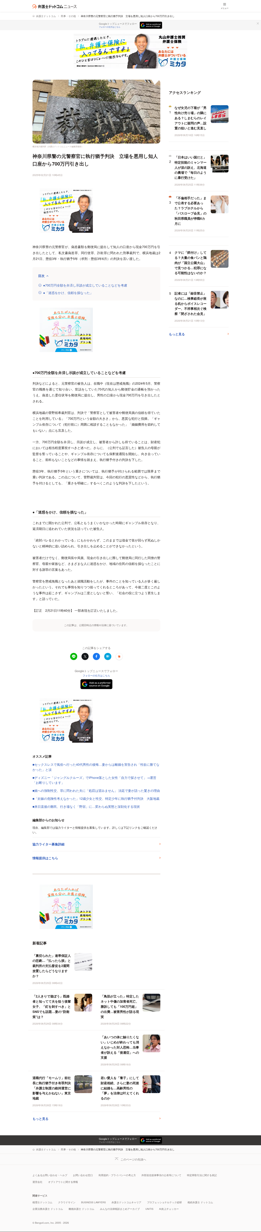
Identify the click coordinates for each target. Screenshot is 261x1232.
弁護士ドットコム (46, 16)
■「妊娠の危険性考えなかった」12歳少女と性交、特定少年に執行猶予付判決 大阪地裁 (95, 798)
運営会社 (37, 1182)
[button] (119, 656)
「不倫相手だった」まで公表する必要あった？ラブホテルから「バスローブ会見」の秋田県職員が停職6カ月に (190, 211)
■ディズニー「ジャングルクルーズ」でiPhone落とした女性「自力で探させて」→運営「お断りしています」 (94, 780)
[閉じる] (258, 23)
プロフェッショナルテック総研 (164, 1202)
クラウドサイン (66, 1202)
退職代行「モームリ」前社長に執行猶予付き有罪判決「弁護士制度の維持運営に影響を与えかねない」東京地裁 (51, 1088)
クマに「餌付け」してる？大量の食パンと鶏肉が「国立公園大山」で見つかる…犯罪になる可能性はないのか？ (190, 262)
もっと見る (40, 1118)
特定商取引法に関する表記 (202, 1175)
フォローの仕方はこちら (109, 27)
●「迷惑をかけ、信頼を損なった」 (68, 292)
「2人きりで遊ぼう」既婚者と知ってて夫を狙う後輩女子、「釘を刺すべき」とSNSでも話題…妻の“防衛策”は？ (51, 1006)
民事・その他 (68, 16)
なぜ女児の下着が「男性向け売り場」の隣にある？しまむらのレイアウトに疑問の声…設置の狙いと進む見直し (190, 117)
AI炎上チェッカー (169, 1209)
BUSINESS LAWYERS (93, 1202)
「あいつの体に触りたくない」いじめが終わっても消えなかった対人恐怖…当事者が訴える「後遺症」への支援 (120, 1047)
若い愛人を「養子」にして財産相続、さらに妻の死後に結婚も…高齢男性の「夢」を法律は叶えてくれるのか (120, 1088)
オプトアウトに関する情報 (63, 1182)
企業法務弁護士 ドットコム (47, 1209)
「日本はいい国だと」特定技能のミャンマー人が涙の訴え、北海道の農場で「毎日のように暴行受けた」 (190, 167)
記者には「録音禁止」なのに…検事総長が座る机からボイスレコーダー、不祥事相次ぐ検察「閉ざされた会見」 (190, 303)
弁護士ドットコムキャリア (126, 1202)
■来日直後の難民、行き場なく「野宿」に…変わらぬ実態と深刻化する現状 (86, 806)
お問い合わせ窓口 (83, 1175)
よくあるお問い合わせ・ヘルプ (49, 1175)
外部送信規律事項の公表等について (161, 1175)
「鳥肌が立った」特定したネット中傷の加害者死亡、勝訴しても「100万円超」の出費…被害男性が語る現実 (120, 1006)
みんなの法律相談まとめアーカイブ (120, 1209)
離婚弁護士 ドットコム (81, 1209)
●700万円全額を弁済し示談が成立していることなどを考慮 (85, 285)
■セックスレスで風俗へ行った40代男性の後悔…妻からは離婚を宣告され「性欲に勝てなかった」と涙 (95, 767)
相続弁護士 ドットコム (200, 1202)
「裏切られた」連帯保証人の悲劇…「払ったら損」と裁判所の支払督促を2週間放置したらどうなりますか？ (51, 965)
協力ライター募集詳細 (48, 844)
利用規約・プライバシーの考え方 (117, 1175)
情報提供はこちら (45, 858)
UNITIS (149, 1209)
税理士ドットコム (42, 1202)
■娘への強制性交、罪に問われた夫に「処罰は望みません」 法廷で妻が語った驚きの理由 (96, 790)
